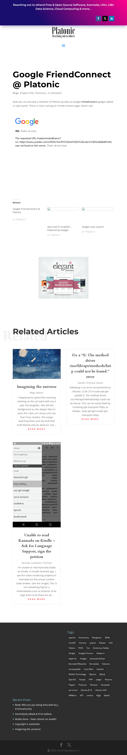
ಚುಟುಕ (106, 695)
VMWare (73, 695)
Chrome (82, 642)
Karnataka (94, 663)
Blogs (16, 93)
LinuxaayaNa (75, 669)
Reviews (94, 684)
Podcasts (83, 684)
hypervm (73, 658)
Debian (102, 642)
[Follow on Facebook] (98, 18)
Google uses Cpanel (93, 226)
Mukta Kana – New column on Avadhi (35, 719)
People (82, 679)
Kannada (26, 562)
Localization (36, 562)
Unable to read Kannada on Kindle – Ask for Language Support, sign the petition (36, 546)
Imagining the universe (37, 386)
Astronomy (84, 637)
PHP (91, 679)
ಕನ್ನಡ (98, 695)
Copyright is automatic (27, 724)
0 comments (55, 93)
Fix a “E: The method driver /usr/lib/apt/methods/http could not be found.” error (90, 366)
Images (83, 658)
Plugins (72, 684)
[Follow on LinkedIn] (111, 18)
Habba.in (100, 653)
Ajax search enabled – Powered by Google (59, 228)
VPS (81, 695)
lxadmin (100, 669)
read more (36, 429)
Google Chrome (86, 653)
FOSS (80, 648)
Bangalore (97, 637)
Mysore (92, 674)
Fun (88, 648)
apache (72, 637)
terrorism (73, 690)
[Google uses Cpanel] (97, 216)
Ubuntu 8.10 (86, 690)
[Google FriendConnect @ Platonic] (30, 214)
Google (72, 653)
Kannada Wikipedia (77, 663)
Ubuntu (99, 382)
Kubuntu (106, 663)
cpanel (93, 642)
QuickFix (81, 382)
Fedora (72, 648)
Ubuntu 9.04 (100, 690)
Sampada (105, 684)
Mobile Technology (77, 674)
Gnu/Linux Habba (101, 648)
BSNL (107, 637)
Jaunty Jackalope (97, 658)
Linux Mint (88, 669)
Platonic (39, 392)
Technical (40, 93)
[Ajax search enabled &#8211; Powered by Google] (63, 216)
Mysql (102, 674)
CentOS (72, 642)
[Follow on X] (105, 18)
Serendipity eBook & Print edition (33, 713)
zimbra (90, 695)
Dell (111, 642)
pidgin (99, 679)
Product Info (27, 93)
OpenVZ (72, 679)
